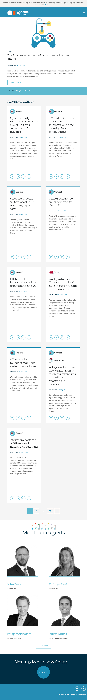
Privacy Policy (63, 694)
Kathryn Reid (58, 584)
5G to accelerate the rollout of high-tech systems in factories (23, 363)
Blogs (18, 90)
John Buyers (15, 584)
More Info (48, 5)
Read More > (16, 82)
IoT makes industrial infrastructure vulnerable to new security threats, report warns (62, 125)
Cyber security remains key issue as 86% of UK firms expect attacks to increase (24, 125)
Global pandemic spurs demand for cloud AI (61, 202)
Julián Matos (58, 634)
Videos (27, 90)
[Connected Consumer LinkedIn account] (18, 176)
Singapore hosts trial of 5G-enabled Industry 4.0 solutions (24, 443)
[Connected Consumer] (18, 12)
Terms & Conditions (78, 694)
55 (50, 511)
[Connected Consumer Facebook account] (29, 176)
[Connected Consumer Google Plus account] (23, 176)
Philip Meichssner (19, 634)
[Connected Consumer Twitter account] (12, 176)
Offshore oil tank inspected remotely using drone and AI (23, 282)
